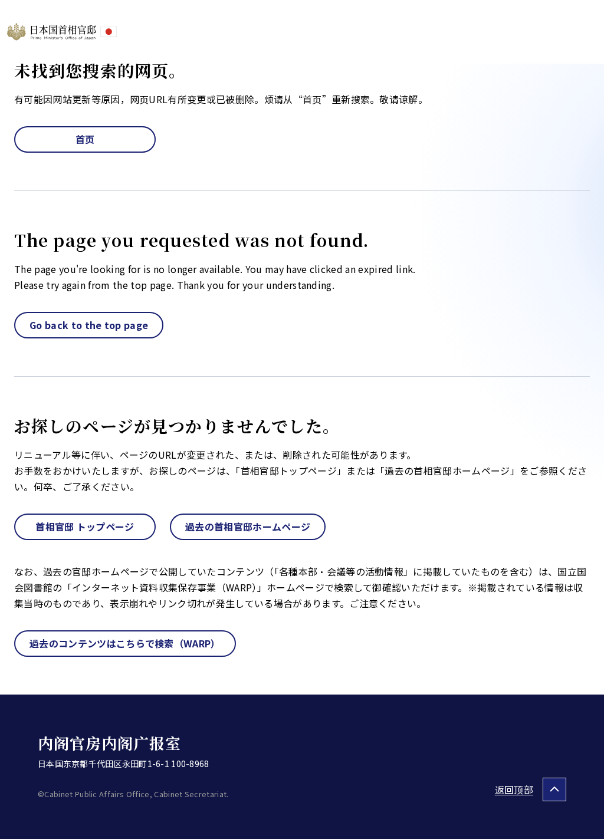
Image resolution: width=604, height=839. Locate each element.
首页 (85, 139)
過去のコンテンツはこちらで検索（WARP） (125, 643)
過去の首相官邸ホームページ (247, 526)
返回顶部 (514, 789)
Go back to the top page (88, 325)
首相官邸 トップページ (84, 526)
